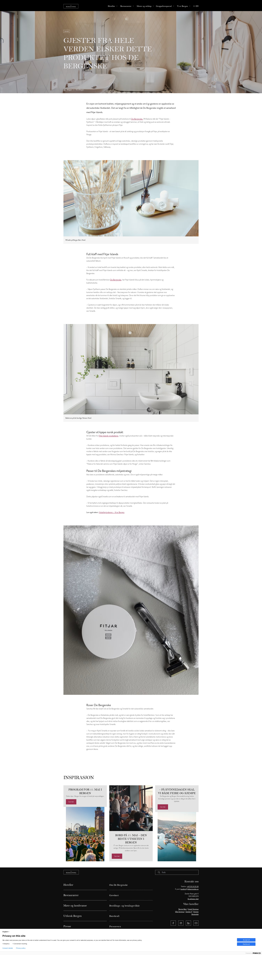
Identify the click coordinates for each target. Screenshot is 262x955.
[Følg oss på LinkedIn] (188, 923)
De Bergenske (115, 279)
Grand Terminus (193, 909)
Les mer (71, 802)
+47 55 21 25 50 (193, 886)
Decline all (246, 944)
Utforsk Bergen (72, 916)
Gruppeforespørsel (164, 6)
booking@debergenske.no (190, 889)
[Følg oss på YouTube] (196, 923)
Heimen (196, 912)
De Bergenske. (137, 119)
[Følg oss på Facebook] (173, 923)
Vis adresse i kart (193, 899)
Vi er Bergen (182, 6)
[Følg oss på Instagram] (180, 923)
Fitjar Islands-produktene (108, 435)
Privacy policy (20, 948)
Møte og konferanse (75, 905)
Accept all (246, 940)
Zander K (189, 912)
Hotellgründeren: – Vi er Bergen (111, 512)
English (5, 932)
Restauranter (125, 6)
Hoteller (111, 6)
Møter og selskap (144, 6)
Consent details (7, 948)
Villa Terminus (179, 912)
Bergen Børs (182, 909)
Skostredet (195, 914)
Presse (67, 926)
